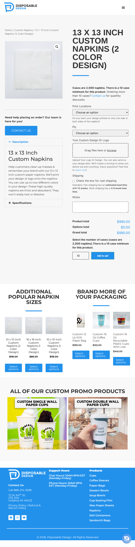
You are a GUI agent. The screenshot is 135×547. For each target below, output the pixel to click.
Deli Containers (99, 515)
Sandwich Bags (99, 520)
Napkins (95, 510)
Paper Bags (97, 485)
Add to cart (102, 255)
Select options (13, 368)
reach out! (80, 170)
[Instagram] (17, 517)
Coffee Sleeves (99, 480)
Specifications (22, 202)
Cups (92, 475)
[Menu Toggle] (123, 7)
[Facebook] (10, 517)
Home (8, 30)
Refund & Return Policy (24, 507)
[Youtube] (24, 517)
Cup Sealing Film (100, 500)
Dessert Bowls (99, 490)
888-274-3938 (22, 490)
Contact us (98, 95)
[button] (57, 47)
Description (20, 141)
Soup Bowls (97, 495)
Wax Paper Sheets (101, 505)
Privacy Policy (17, 505)
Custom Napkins (23, 30)
